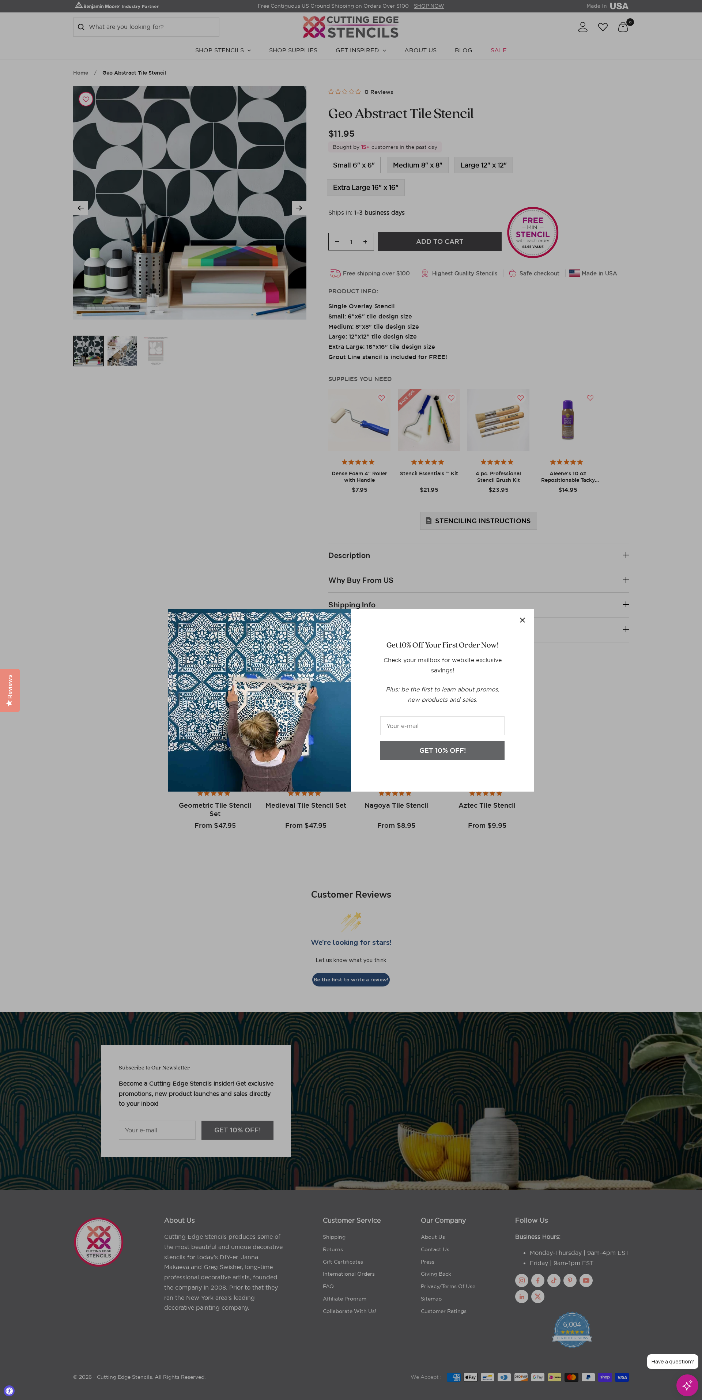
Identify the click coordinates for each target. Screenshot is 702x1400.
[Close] (522, 620)
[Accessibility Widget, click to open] (9, 1390)
